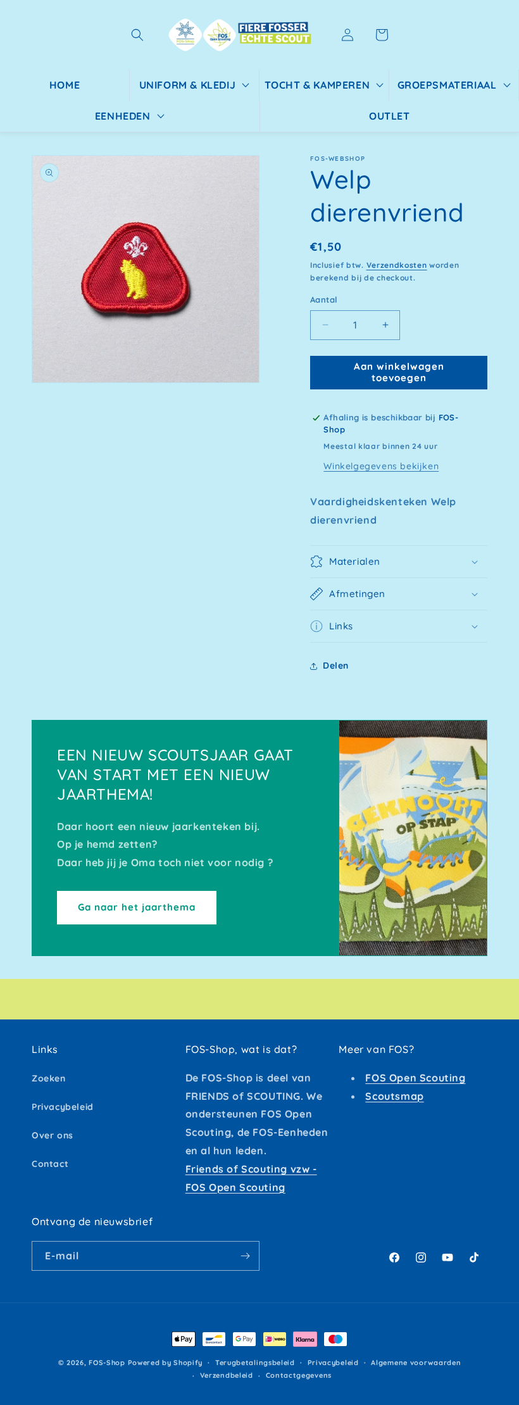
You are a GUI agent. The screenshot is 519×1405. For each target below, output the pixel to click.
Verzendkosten (396, 265)
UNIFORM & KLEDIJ (187, 85)
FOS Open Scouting (415, 1077)
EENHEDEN (123, 116)
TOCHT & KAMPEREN (317, 85)
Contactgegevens (299, 1375)
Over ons (52, 1135)
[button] (137, 35)
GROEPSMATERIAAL (447, 85)
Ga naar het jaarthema (137, 907)
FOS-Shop (108, 1362)
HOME (64, 85)
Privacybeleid (63, 1106)
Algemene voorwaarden (416, 1362)
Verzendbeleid (226, 1375)
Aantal (323, 299)
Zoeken (49, 1078)
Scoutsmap (394, 1096)
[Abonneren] (245, 1256)
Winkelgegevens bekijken (381, 466)
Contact (50, 1163)
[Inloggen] (347, 35)
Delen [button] (336, 665)
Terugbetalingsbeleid (255, 1362)
